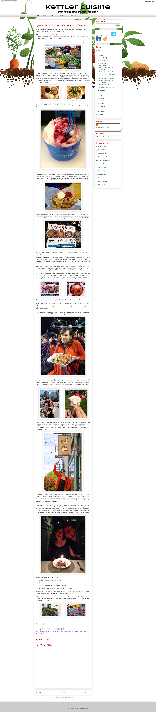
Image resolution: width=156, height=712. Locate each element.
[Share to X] (60, 629)
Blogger (87, 708)
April (101, 103)
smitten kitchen (102, 181)
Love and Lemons (103, 164)
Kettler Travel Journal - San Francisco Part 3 (106, 81)
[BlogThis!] (58, 629)
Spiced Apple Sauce (104, 84)
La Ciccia (67, 499)
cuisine (47, 631)
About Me (45, 15)
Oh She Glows (102, 174)
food (51, 631)
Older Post (87, 692)
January (102, 111)
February (102, 109)
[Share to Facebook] (61, 629)
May (101, 101)
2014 (99, 53)
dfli (77, 708)
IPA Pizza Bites (103, 65)
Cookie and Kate (102, 153)
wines (42, 633)
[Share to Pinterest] (63, 629)
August (102, 93)
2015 (99, 50)
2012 (99, 115)
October (102, 63)
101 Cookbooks (102, 146)
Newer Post (39, 692)
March (101, 106)
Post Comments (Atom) (67, 697)
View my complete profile (102, 127)
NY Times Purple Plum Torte (106, 72)
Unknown (43, 629)
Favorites (53, 15)
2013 (99, 55)
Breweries (42, 631)
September (103, 90)
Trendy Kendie (102, 184)
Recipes (62, 15)
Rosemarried (101, 178)
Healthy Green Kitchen (104, 160)
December (102, 58)
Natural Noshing (102, 171)
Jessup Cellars (54, 303)
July (101, 95)
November (102, 60)
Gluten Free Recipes (72, 15)
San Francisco (75, 631)
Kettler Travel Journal (66, 631)
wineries (49, 42)
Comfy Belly (101, 150)
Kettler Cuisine (78, 7)
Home (37, 15)
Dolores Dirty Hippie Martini (106, 78)
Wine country (83, 631)
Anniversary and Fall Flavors (106, 87)
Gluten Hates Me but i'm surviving (107, 157)
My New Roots (102, 167)
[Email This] (56, 629)
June (101, 98)
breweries (41, 42)
